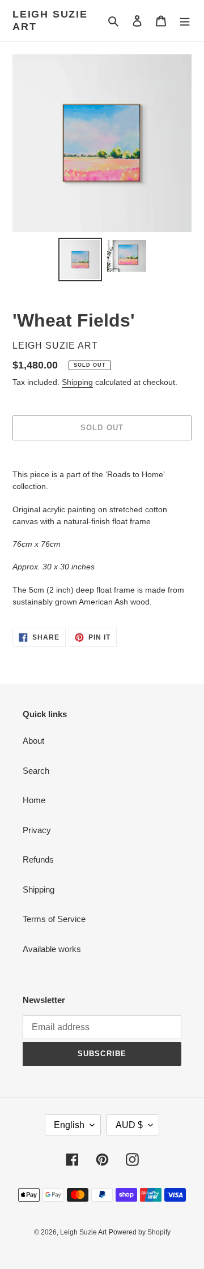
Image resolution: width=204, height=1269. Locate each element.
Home (34, 800)
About (33, 740)
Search (36, 770)
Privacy (37, 830)
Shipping (77, 382)
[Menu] (185, 20)
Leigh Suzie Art (50, 20)
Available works (52, 949)
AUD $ (129, 1125)
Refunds (38, 859)
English (69, 1125)
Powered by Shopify (140, 1232)
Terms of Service (54, 919)
